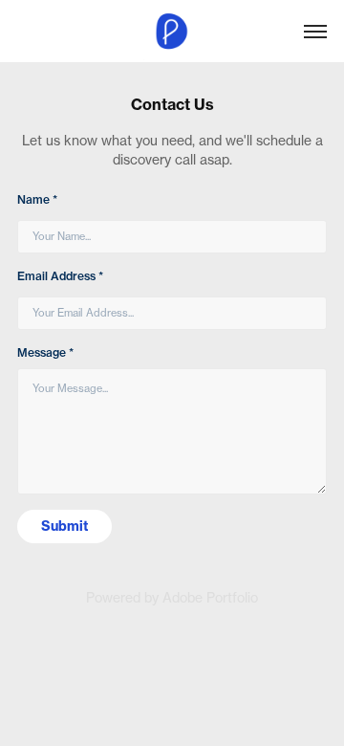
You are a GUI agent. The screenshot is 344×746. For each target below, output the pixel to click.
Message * (45, 352)
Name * (37, 199)
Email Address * (60, 276)
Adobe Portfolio (210, 597)
